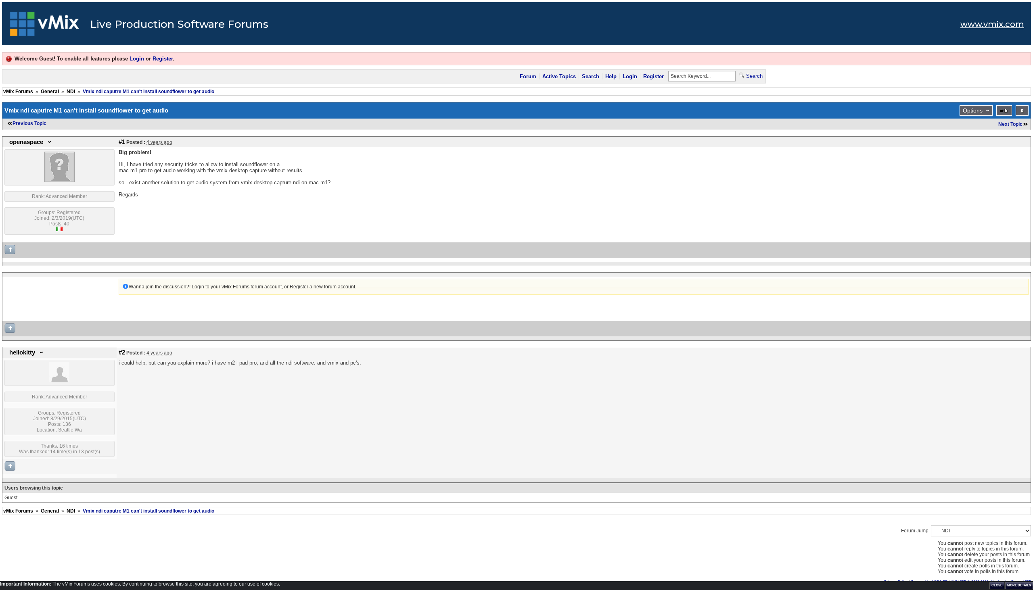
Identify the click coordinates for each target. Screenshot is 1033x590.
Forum (528, 76)
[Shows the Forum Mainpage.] (44, 26)
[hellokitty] (59, 381)
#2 (122, 352)
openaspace (26, 142)
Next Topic (1010, 124)
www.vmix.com (992, 24)
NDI (71, 91)
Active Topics (559, 76)
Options (973, 110)
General (50, 91)
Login (137, 59)
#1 (122, 142)
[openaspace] (59, 180)
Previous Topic (29, 123)
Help (611, 76)
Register (163, 59)
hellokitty (22, 352)
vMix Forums (18, 91)
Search (590, 76)
